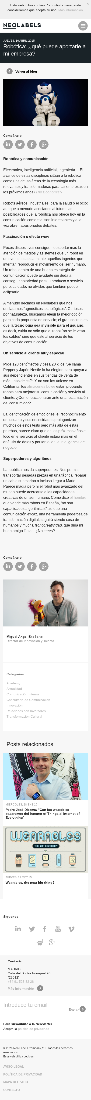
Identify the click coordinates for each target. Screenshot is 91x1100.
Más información (70, 10)
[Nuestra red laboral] (19, 929)
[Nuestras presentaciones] (39, 942)
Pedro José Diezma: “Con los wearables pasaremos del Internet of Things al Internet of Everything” (43, 813)
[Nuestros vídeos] (59, 929)
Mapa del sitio (15, 1082)
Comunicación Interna (23, 694)
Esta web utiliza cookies (18, 1056)
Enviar (74, 1009)
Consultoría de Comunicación (28, 700)
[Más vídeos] (72, 929)
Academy (13, 683)
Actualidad (14, 689)
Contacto (11, 1090)
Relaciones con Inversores (26, 711)
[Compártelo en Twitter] (20, 144)
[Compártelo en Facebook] (32, 144)
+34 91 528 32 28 (21, 981)
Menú (83, 26)
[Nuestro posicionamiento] (52, 942)
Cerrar (88, 4)
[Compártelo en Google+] (44, 144)
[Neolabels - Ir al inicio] (23, 26)
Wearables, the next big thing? (30, 882)
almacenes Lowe (41, 386)
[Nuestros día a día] (32, 929)
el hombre (78, 497)
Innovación (15, 705)
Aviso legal (13, 1066)
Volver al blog (26, 71)
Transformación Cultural (24, 716)
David (29, 531)
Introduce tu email (25, 1005)
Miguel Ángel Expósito (25, 636)
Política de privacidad (22, 1074)
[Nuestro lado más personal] (45, 929)
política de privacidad (33, 1029)
